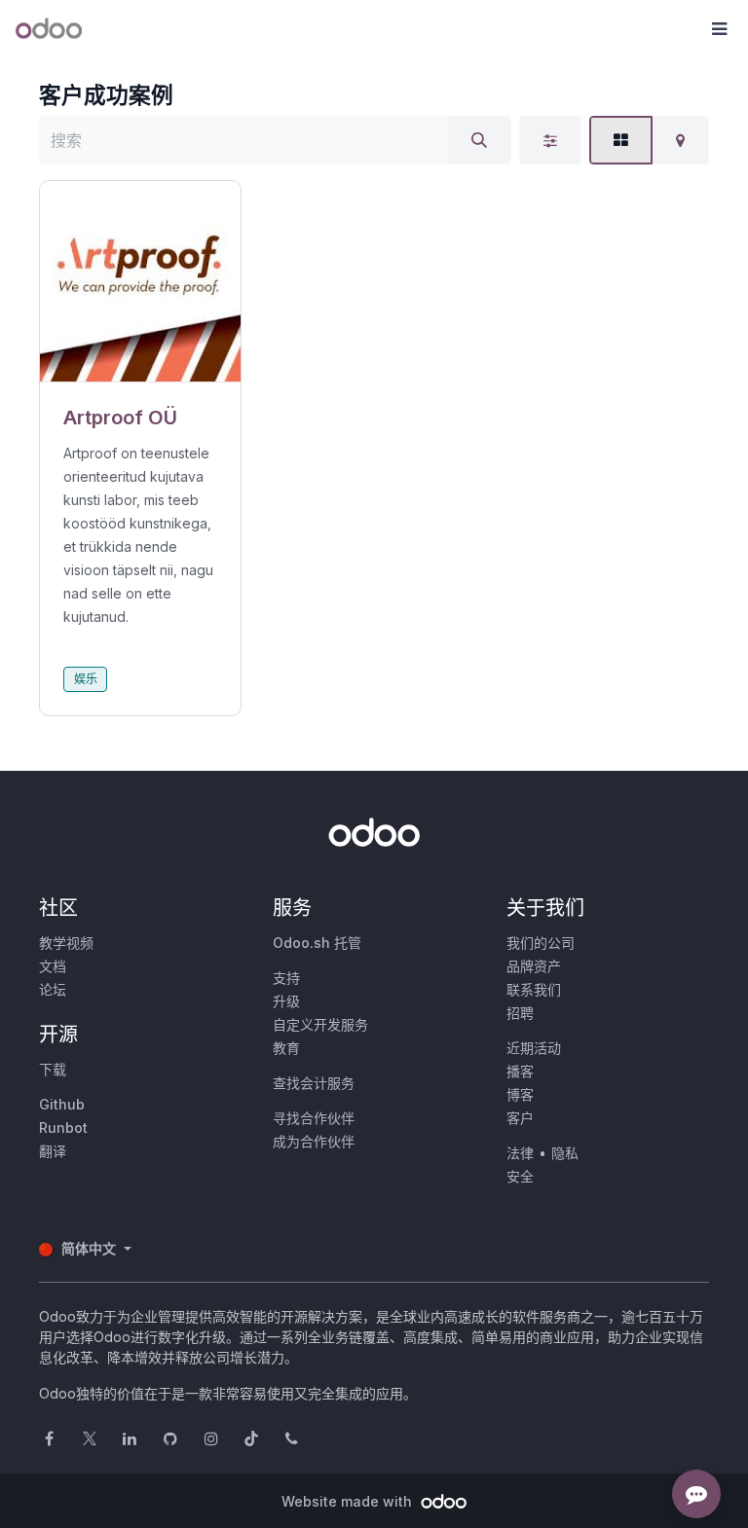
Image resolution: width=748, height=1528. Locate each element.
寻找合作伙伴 (314, 1118)
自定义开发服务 (320, 1024)
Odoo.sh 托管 (317, 942)
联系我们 (533, 989)
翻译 (52, 1151)
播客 (520, 1071)
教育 (286, 1047)
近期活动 (533, 1047)
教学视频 (66, 942)
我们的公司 (540, 942)
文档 (52, 966)
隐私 (565, 1153)
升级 (286, 1001)
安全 (520, 1176)
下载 (52, 1069)
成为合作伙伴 (314, 1141)
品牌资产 (533, 966)
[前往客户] (140, 281)
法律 (520, 1153)
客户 (520, 1118)
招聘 (520, 1012)
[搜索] (479, 140)
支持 (286, 977)
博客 (520, 1094)
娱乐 (85, 679)
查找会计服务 (314, 1082)
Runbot (63, 1127)
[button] (719, 29)
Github (62, 1104)
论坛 (52, 989)
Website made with (348, 1501)
